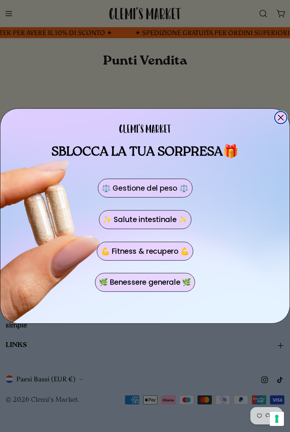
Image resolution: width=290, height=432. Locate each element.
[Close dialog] (281, 117)
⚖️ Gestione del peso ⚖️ (145, 188)
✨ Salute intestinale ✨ (145, 219)
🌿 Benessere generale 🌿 (145, 282)
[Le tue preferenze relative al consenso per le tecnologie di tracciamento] (277, 419)
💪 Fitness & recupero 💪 (145, 251)
